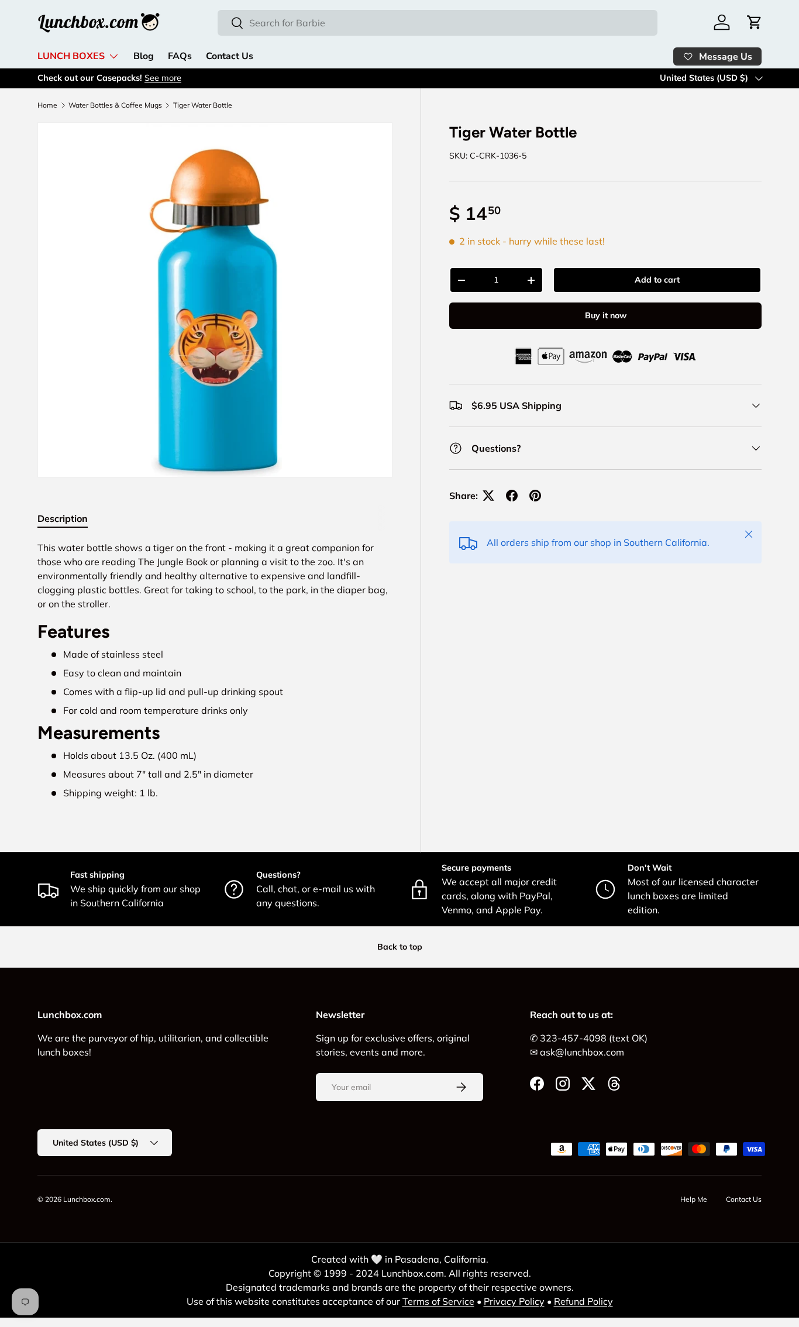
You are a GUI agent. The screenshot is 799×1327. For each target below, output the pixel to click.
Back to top (399, 946)
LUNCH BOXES (71, 56)
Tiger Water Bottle (202, 105)
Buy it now (605, 315)
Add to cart (657, 279)
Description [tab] (62, 518)
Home (47, 105)
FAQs (180, 56)
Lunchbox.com (87, 1199)
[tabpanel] (214, 670)
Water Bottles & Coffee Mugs (115, 105)
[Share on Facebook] (512, 495)
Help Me (693, 1199)
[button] (754, 22)
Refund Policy (583, 1301)
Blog (143, 56)
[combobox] (437, 23)
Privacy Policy (514, 1301)
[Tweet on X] (488, 495)
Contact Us (229, 56)
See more (162, 78)
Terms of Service (438, 1301)
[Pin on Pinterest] (535, 495)
